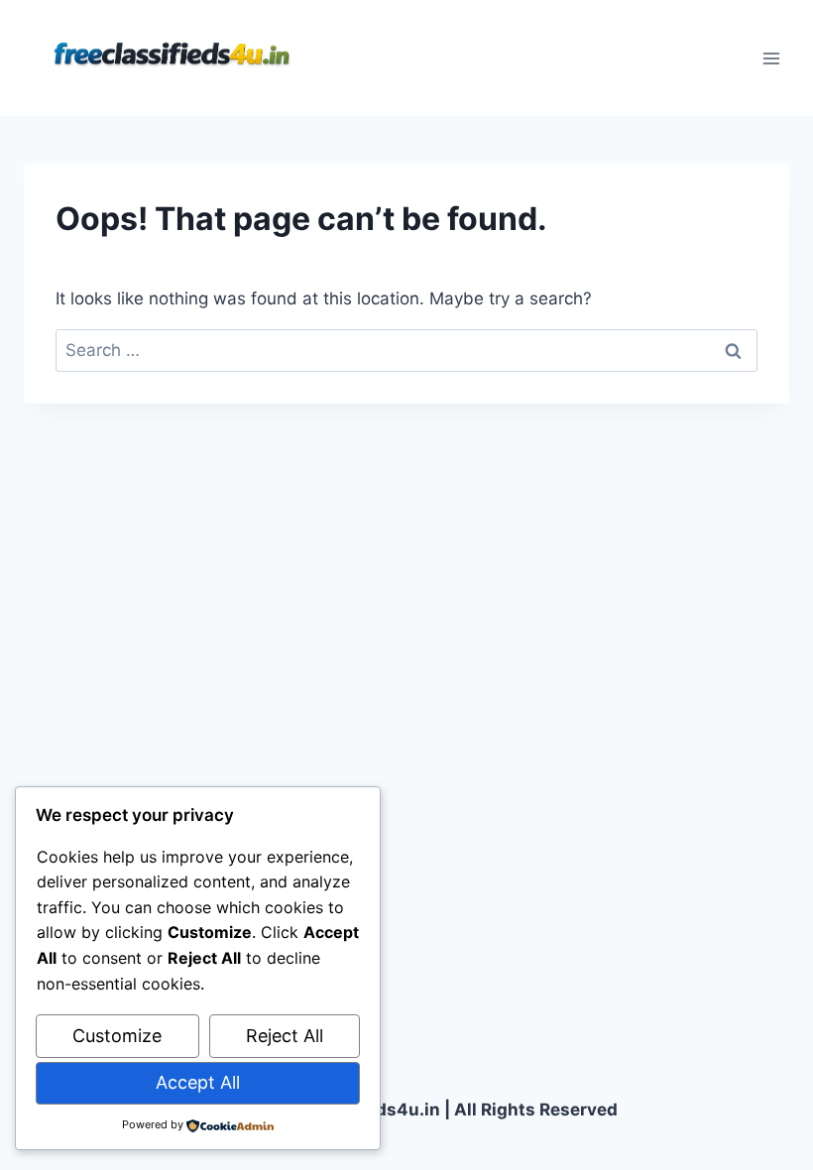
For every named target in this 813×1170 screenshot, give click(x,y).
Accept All (198, 1082)
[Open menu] (771, 58)
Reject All (284, 1035)
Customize (117, 1035)
